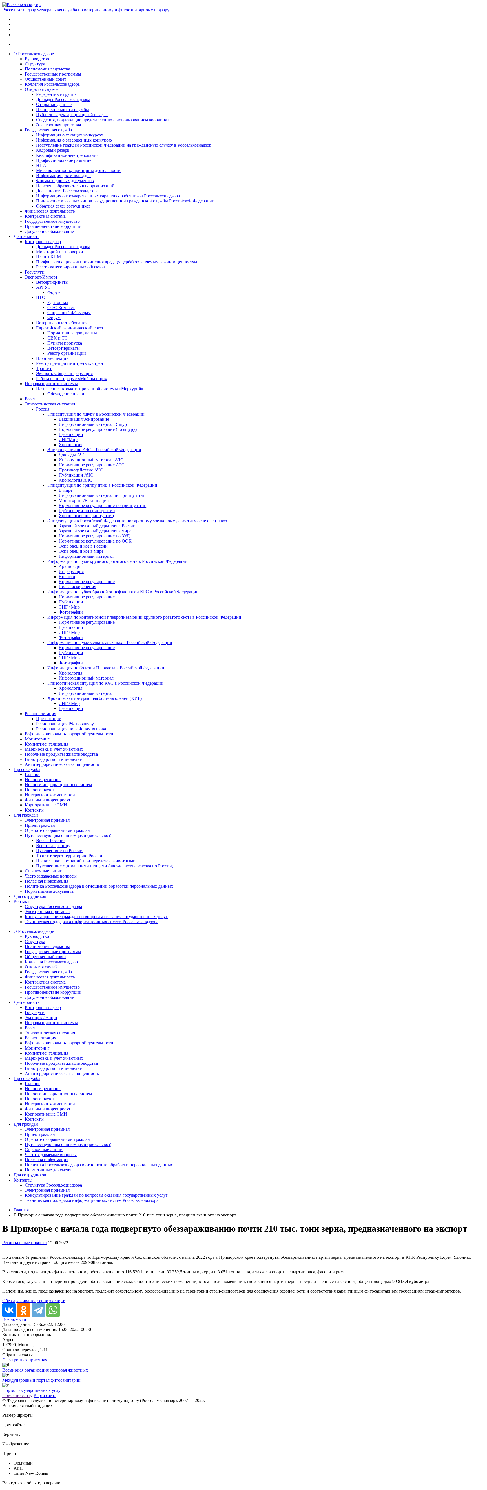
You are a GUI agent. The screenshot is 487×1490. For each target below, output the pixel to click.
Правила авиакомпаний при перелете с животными (86, 860)
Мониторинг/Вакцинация (84, 500)
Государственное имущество (52, 221)
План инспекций (52, 358)
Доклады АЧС (72, 454)
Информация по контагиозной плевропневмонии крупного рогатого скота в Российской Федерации (144, 617)
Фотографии (71, 612)
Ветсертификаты (52, 282)
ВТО (40, 297)
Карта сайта (45, 1395)
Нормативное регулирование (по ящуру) (98, 429)
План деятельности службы (62, 109)
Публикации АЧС (76, 475)
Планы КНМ (48, 256)
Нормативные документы (72, 332)
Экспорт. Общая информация (64, 373)
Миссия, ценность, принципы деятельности (78, 170)
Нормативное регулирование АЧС (92, 464)
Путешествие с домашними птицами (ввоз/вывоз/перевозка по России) (104, 865)
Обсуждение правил (67, 393)
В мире (65, 490)
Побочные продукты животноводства (61, 754)
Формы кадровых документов (65, 180)
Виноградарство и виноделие (53, 759)
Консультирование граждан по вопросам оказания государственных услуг (96, 916)
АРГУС (43, 287)
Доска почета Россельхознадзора (67, 190)
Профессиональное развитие (63, 160)
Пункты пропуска (64, 343)
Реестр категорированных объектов (70, 267)
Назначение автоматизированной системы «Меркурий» (89, 388)
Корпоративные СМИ (46, 805)
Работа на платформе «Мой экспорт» (71, 378)
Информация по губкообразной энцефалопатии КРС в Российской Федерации (123, 591)
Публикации (71, 434)
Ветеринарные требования (61, 322)
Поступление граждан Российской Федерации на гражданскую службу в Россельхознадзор (123, 145)
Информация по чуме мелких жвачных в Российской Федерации (109, 642)
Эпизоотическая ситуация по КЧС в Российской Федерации (105, 683)
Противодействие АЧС (81, 470)
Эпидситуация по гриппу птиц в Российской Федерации (102, 485)
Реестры (33, 398)
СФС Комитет (61, 307)
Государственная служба (48, 129)
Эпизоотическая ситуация (50, 404)
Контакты (34, 810)
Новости (67, 576)
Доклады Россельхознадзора (63, 99)
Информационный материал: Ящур (93, 424)
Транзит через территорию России (69, 855)
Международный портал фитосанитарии (41, 1380)
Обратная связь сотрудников (63, 206)
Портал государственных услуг (32, 1390)
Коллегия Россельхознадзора (52, 84)
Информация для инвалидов (63, 175)
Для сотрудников (30, 896)
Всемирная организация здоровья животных (45, 1370)
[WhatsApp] (53, 1310)
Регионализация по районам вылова (71, 728)
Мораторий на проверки (59, 251)
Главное (32, 774)
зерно (42, 1300)
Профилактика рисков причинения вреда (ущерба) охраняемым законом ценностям (116, 261)
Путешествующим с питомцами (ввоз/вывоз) (68, 835)
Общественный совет (45, 79)
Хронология (70, 444)
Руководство (37, 58)
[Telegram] (38, 1310)
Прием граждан (40, 825)
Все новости (14, 1319)
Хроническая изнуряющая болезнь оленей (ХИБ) (94, 698)
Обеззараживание (19, 1300)
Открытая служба (42, 89)
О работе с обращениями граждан (57, 830)
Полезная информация (46, 881)
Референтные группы (57, 94)
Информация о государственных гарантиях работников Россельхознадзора (108, 195)
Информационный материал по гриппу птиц (102, 495)
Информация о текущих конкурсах (69, 135)
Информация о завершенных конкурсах (74, 140)
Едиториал (57, 302)
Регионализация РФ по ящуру (65, 723)
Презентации (48, 718)
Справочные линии (44, 871)
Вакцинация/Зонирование (84, 419)
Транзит (44, 368)
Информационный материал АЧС (91, 459)
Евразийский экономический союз (69, 327)
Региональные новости (24, 1242)
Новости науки (39, 789)
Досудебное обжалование (49, 231)
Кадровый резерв (52, 150)
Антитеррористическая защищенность (62, 764)
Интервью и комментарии (50, 794)
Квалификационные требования (67, 155)
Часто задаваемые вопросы (51, 876)
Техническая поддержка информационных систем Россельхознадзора (91, 921)
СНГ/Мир (68, 439)
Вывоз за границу (53, 845)
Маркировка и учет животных (54, 749)
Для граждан (26, 815)
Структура (35, 63)
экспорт (57, 1300)
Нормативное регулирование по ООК (95, 541)
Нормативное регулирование (87, 581)
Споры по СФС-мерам (69, 312)
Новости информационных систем (58, 784)
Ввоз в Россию (50, 840)
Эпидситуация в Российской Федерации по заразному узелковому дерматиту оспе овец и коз (137, 520)
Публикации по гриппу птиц (87, 510)
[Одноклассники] (23, 1310)
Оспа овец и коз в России (83, 546)
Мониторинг (37, 739)
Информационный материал (86, 556)
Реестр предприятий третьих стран (69, 363)
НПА (41, 165)
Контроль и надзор (43, 241)
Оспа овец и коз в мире (81, 551)
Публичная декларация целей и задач (72, 114)
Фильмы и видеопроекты (49, 799)
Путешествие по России (59, 850)
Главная (21, 1209)
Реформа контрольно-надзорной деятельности (69, 733)
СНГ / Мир (69, 607)
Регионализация (40, 713)
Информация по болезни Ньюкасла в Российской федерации (105, 667)
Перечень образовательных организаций (75, 185)
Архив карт (70, 566)
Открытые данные (54, 104)
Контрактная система (45, 216)
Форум (54, 292)
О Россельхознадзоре (34, 53)
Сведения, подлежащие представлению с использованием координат (102, 119)
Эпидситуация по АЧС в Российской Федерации (94, 449)
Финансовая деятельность (50, 211)
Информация (71, 571)
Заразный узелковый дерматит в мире (95, 530)
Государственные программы (53, 74)
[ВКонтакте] (9, 1310)
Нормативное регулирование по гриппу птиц (103, 505)
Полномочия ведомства (47, 69)
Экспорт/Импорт (41, 277)
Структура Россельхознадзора (53, 906)
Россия (42, 409)
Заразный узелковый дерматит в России (97, 525)
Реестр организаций (66, 353)
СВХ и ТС (57, 338)
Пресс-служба (27, 769)
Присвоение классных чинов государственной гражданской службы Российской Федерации (125, 201)
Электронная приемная (58, 124)
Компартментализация (46, 744)
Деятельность (26, 236)
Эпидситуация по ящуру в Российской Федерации (96, 414)
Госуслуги (35, 272)
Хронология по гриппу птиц (86, 515)
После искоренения (77, 586)
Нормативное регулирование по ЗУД (94, 536)
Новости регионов (43, 779)
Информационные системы (51, 383)
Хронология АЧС (75, 480)
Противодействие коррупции (53, 226)
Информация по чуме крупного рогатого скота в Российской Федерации (117, 561)
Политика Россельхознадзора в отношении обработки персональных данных (99, 886)
